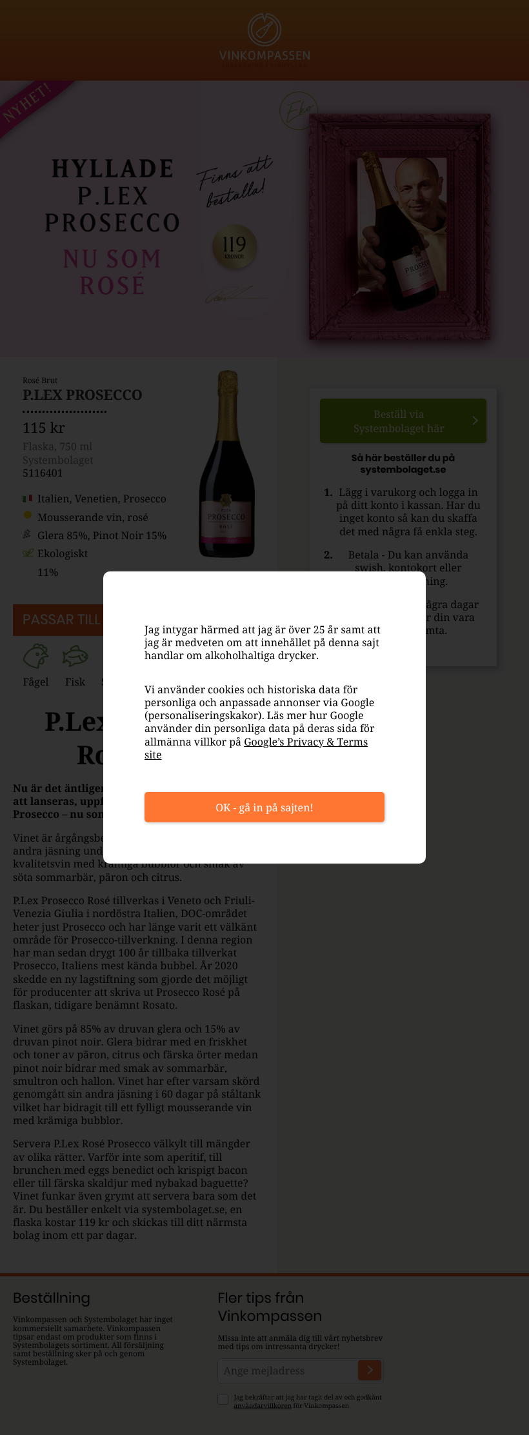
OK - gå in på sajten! (264, 807)
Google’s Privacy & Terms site (256, 748)
